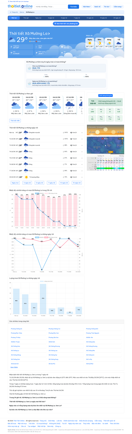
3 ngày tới (51, 18)
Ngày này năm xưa (74, 423)
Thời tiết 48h (15, 121)
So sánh (105, 423)
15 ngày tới (103, 18)
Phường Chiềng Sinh (92, 329)
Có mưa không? (42, 423)
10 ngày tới (90, 18)
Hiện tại (14, 18)
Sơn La (22, 12)
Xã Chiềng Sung (53, 359)
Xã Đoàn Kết (15, 364)
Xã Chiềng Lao (53, 350)
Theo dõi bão (114, 423)
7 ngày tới (77, 18)
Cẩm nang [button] (117, 7)
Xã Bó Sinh (52, 342)
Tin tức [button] (106, 7)
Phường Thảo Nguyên (92, 333)
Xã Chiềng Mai (90, 350)
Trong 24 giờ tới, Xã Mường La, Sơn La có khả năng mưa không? (32, 397)
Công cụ (58, 426)
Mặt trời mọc (22, 423)
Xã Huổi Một (89, 364)
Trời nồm (32, 423)
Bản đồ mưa (12, 423)
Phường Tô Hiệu (15, 337)
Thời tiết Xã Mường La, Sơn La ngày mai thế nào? (27, 401)
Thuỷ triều (86, 423)
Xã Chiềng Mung (16, 355)
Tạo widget (32, 426)
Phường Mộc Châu (16, 333)
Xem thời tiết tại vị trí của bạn (19, 1)
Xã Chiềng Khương (91, 346)
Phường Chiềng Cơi (54, 329)
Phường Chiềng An (16, 329)
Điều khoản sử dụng (86, 421)
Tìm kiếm (73, 7)
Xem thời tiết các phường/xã (67, 24)
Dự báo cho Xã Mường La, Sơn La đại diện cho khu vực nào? (31, 410)
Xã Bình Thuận (15, 342)
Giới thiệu (51, 421)
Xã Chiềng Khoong (54, 346)
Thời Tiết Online (19, 421)
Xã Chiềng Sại (53, 355)
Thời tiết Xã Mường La (28, 33)
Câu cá (23, 426)
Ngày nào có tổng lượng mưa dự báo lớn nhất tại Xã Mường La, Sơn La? (35, 405)
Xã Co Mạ (89, 359)
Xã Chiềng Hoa (15, 346)
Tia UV (64, 423)
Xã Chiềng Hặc (90, 342)
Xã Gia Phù (52, 364)
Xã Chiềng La (15, 350)
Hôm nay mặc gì (13, 426)
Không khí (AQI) (54, 423)
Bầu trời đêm (96, 423)
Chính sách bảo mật (70, 421)
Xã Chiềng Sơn (15, 359)
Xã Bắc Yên (89, 337)
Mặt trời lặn (42, 426)
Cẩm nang (98, 421)
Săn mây (50, 426)
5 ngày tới (64, 18)
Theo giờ (26, 18)
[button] (86, 6)
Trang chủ (15, 12)
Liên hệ (59, 421)
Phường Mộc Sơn (54, 333)
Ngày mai (38, 18)
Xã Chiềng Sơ (90, 355)
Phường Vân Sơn (53, 337)
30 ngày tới (117, 18)
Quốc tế (97, 7)
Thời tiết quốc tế (109, 421)
